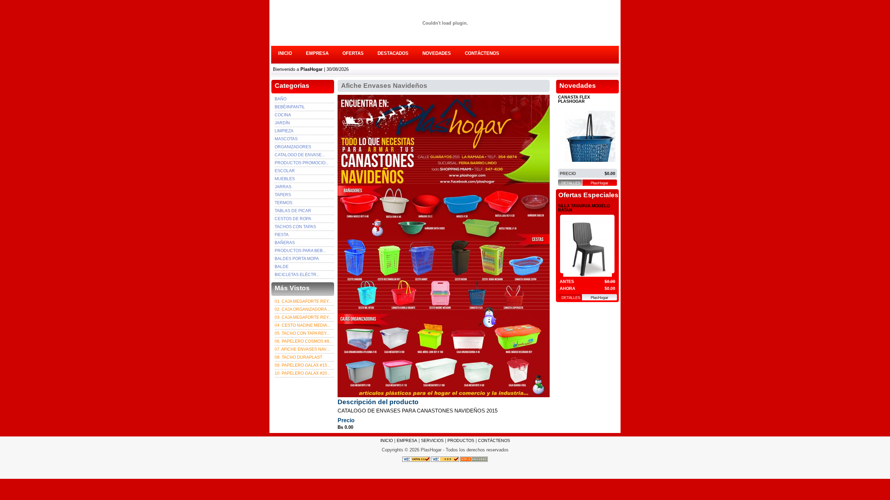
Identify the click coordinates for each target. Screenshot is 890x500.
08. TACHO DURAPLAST (298, 357)
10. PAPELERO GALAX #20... (302, 373)
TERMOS (283, 203)
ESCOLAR (285, 171)
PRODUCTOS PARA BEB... (300, 251)
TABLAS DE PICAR (293, 211)
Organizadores (293, 147)
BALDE (282, 267)
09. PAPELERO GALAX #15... (302, 365)
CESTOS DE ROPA (293, 219)
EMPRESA (317, 53)
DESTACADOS (393, 53)
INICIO (285, 53)
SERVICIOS (432, 440)
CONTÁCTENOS (482, 53)
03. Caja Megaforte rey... (303, 317)
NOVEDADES (436, 53)
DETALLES (570, 183)
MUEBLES (285, 179)
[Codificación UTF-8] (474, 459)
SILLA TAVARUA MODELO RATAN (584, 208)
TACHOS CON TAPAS (295, 227)
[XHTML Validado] (416, 459)
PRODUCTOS (460, 440)
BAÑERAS (285, 243)
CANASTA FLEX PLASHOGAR (574, 99)
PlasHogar (599, 183)
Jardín (282, 123)
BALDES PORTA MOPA (297, 259)
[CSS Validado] (444, 459)
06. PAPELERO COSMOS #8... (303, 341)
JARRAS (283, 187)
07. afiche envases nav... (302, 349)
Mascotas (286, 139)
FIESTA (282, 235)
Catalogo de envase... (300, 155)
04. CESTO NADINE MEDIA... (302, 325)
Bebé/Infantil (290, 107)
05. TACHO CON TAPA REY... (302, 333)
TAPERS (283, 195)
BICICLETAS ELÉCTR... (297, 275)
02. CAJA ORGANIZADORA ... (303, 309)
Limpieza (284, 131)
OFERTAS (353, 53)
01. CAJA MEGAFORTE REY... (303, 301)
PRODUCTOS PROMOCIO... (302, 163)
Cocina (283, 115)
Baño (280, 99)
